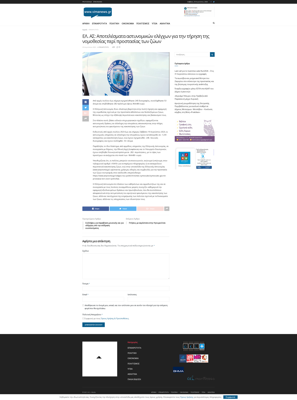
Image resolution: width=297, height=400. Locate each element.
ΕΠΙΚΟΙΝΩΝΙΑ (97, 2)
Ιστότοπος (132, 294)
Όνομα (86, 283)
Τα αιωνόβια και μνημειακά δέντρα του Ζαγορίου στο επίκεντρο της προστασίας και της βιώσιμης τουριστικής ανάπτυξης (194, 81)
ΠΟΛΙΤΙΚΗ (114, 23)
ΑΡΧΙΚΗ (85, 23)
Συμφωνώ (230, 397)
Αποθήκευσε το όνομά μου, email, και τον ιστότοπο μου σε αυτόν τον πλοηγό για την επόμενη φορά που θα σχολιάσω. (126, 307)
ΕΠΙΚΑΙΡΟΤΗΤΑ (99, 23)
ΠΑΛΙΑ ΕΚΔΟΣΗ (134, 379)
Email (85, 294)
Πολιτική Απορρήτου (92, 314)
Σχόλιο (85, 251)
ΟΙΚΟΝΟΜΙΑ (128, 23)
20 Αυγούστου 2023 (89, 47)
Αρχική (84, 30)
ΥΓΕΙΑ (154, 23)
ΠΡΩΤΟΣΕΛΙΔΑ (87, 2)
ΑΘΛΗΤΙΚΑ (165, 23)
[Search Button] (212, 54)
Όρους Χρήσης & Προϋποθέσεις (115, 318)
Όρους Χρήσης (186, 397)
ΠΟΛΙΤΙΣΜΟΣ (142, 23)
